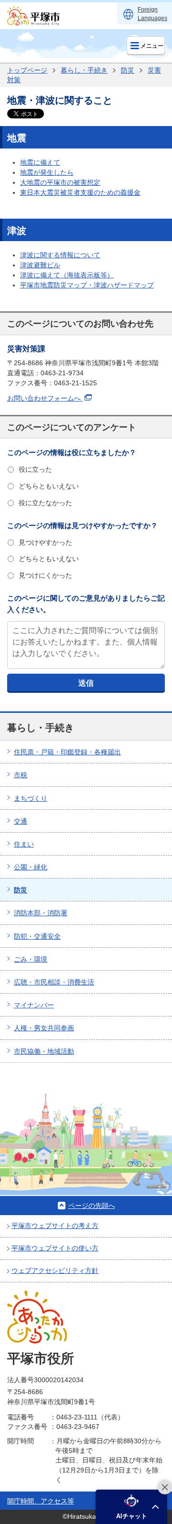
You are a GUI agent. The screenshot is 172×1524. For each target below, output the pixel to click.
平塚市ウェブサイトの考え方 (54, 1225)
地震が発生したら (47, 172)
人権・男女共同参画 (44, 1028)
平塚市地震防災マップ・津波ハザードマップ (87, 285)
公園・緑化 (30, 867)
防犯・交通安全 (37, 936)
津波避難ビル (40, 265)
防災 (127, 70)
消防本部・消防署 (40, 913)
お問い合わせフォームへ (45, 398)
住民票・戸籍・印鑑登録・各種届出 (67, 752)
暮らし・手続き (84, 70)
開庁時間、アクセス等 (40, 1501)
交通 (20, 821)
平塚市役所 (40, 1358)
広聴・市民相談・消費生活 (54, 982)
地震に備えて (40, 162)
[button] (131, 1507)
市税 (20, 775)
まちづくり (30, 798)
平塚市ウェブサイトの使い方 (54, 1248)
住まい (24, 844)
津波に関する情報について (60, 255)
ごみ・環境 (30, 959)
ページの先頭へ (91, 1205)
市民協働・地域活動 (44, 1051)
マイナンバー (34, 1005)
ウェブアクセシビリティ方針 (54, 1270)
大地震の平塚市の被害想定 (60, 182)
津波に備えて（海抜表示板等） (67, 275)
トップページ (27, 70)
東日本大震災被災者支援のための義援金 (80, 192)
